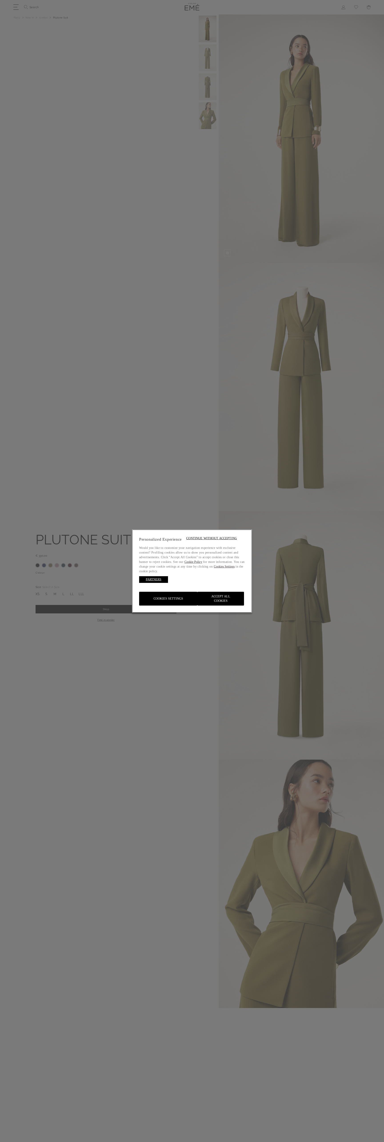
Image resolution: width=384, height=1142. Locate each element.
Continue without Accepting (211, 538)
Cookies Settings (168, 598)
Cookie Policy (193, 562)
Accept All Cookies (220, 598)
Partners (153, 579)
